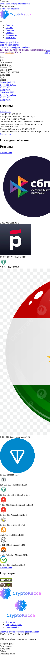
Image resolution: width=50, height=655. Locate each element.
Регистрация (13, 9)
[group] (25, 51)
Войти (3, 9)
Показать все (6, 152)
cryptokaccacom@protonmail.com (15, 4)
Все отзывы (5, 111)
